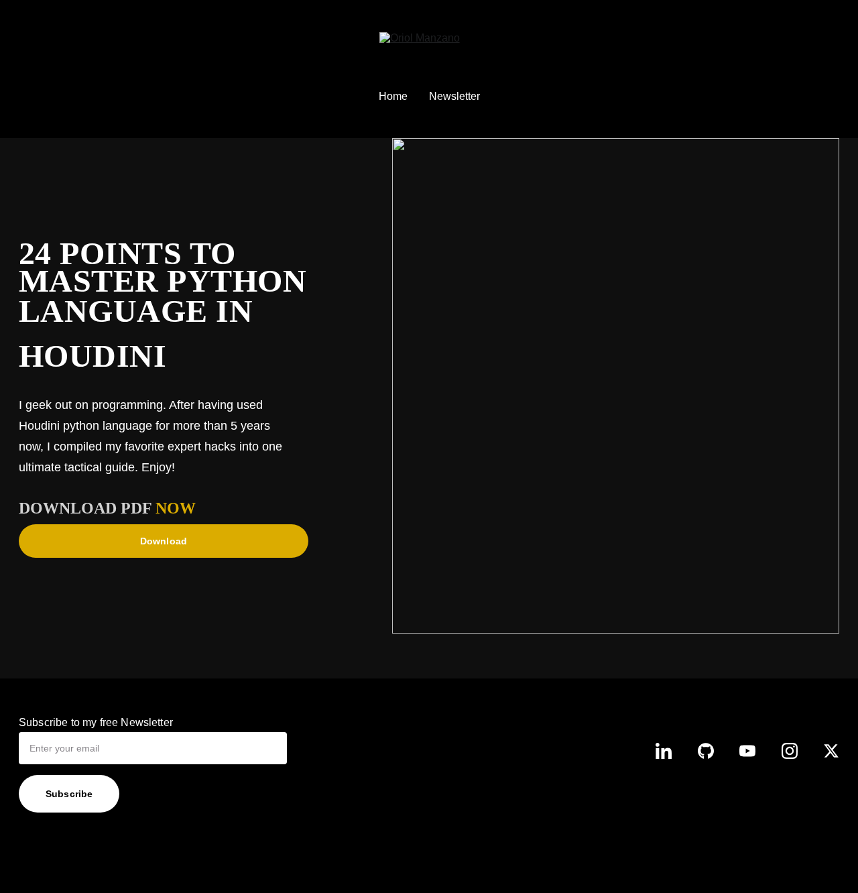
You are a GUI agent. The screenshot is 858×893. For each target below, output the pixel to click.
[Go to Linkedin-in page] (664, 751)
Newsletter (454, 96)
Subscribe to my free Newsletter (96, 722)
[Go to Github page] (706, 751)
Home (393, 96)
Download (163, 541)
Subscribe (69, 793)
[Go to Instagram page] (790, 751)
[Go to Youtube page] (747, 751)
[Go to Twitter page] (831, 751)
